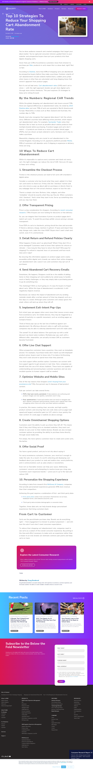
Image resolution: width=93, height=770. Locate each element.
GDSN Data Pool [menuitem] (25, 709)
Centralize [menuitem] (3, 714)
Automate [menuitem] (3, 717)
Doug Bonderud (15, 36)
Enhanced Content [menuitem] (25, 705)
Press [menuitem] (53, 721)
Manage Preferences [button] (56, 766)
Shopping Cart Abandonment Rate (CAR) (33, 694)
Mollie (69, 141)
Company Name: (62, 660)
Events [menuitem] (75, 707)
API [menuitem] (74, 713)
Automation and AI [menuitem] (25, 716)
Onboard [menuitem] (3, 724)
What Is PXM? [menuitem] (5, 698)
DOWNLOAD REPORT (27, 565)
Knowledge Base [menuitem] (77, 711)
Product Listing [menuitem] (25, 728)
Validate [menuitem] (3, 725)
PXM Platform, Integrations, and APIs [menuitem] (29, 718)
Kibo (31, 65)
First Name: (61, 648)
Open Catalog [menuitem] (25, 747)
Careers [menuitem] (72, 4)
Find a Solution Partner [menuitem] (56, 702)
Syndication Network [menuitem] (26, 740)
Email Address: (62, 666)
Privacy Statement (74, 676)
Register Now (53, 1)
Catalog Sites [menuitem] (24, 714)
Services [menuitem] (3, 731)
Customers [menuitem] (78, 4)
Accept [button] (63, 766)
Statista (32, 72)
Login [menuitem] (85, 4)
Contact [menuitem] (66, 4)
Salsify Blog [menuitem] (76, 702)
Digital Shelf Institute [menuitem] (56, 722)
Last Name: (60, 654)
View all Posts (77, 598)
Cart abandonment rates (48, 86)
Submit (61, 681)
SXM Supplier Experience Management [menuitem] (32, 724)
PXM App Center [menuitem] (25, 720)
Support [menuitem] (3, 735)
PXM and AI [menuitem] (3, 704)
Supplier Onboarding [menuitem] (26, 726)
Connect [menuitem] (3, 715)
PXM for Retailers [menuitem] (5, 702)
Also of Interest (5, 692)
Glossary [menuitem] (76, 714)
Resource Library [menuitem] (77, 700)
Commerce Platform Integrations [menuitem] (28, 743)
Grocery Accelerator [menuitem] (26, 711)
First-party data (28, 497)
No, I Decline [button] (70, 766)
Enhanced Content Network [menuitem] (27, 741)
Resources (8, 13)
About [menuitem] (53, 717)
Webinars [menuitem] (76, 705)
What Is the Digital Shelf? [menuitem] (6, 705)
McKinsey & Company (55, 484)
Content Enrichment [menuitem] (26, 730)
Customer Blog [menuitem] (77, 704)
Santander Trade (54, 122)
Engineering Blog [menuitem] (77, 709)
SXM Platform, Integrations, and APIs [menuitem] (29, 733)
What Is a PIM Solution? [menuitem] (79, 716)
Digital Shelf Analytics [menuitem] (26, 713)
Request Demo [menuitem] (55, 730)
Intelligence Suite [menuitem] (25, 707)
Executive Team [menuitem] (55, 719)
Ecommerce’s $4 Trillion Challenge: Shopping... (12, 694)
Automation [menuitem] (24, 731)
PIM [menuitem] (22, 702)
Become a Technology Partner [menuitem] (58, 709)
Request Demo (81, 8)
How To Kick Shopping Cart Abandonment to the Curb (55, 694)
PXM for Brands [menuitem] (4, 700)
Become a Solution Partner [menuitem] (57, 704)
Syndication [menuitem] (24, 704)
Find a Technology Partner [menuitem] (57, 707)
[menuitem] (35, 700)
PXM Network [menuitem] (25, 737)
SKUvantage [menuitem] (54, 724)
